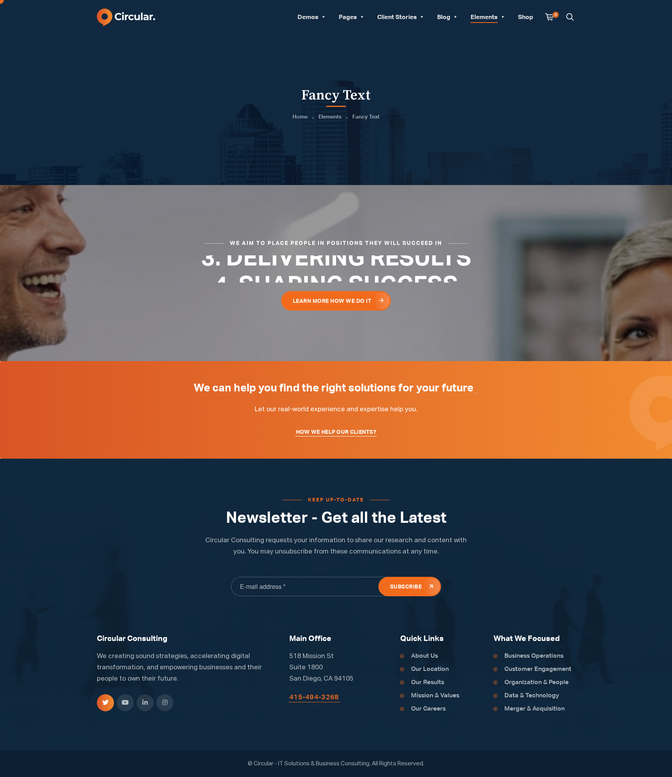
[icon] (105, 702)
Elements (329, 117)
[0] (549, 17)
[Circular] (126, 17)
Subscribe (406, 587)
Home (300, 117)
